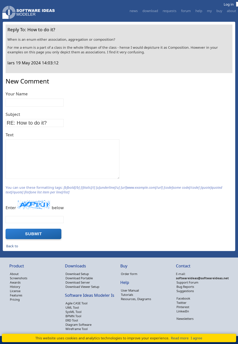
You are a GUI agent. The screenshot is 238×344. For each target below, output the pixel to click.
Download (150, 11)
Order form (129, 274)
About (231, 11)
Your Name (17, 94)
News (134, 11)
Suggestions (185, 291)
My (209, 11)
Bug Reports (185, 286)
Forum (186, 11)
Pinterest (182, 307)
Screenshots (18, 278)
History (15, 286)
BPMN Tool (73, 316)
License (15, 291)
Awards (15, 282)
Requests (169, 11)
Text (10, 135)
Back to (12, 246)
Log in (229, 4)
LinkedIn (182, 311)
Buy (219, 11)
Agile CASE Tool (76, 303)
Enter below (35, 207)
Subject (13, 114)
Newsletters (185, 318)
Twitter (181, 302)
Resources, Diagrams (136, 299)
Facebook (183, 298)
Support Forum (187, 282)
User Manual (130, 290)
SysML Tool (73, 312)
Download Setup (77, 274)
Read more (180, 338)
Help (198, 11)
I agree (196, 338)
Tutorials (127, 294)
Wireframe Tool (76, 329)
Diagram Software (78, 324)
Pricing (15, 299)
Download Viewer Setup (82, 286)
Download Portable (79, 278)
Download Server (77, 282)
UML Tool (72, 307)
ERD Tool (71, 320)
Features (16, 295)
